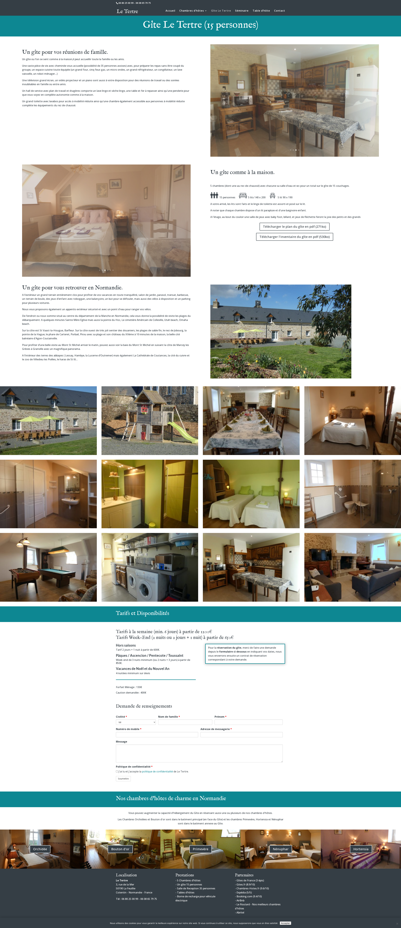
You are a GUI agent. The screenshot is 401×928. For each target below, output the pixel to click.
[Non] (397, 923)
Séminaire (242, 11)
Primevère (200, 849)
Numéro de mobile (128, 729)
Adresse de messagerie (216, 729)
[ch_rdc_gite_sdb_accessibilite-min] (48, 527)
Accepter (285, 923)
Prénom (221, 716)
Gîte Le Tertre (221, 11)
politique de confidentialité (157, 771)
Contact (279, 11)
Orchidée (40, 849)
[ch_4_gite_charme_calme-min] (251, 527)
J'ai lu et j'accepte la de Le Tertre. (153, 771)
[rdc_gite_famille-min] (294, 155)
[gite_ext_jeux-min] (150, 454)
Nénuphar (281, 849)
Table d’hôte (261, 11)
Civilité (121, 716)
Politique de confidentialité (134, 766)
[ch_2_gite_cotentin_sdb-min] (106, 276)
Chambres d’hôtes (191, 11)
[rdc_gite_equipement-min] (251, 600)
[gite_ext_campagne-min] (48, 454)
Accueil (170, 11)
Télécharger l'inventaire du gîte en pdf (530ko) (295, 237)
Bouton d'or (120, 849)
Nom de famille (169, 716)
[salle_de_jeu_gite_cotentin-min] (48, 600)
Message (121, 741)
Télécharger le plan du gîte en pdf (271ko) (294, 226)
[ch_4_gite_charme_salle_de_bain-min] (150, 527)
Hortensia (361, 849)
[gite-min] (251, 454)
